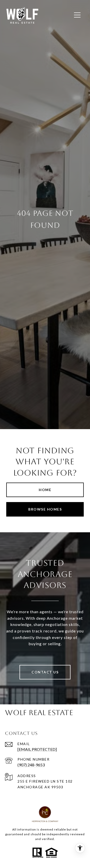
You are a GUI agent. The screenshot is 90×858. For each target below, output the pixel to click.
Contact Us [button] (45, 672)
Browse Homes (45, 509)
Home (45, 490)
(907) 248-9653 (31, 764)
